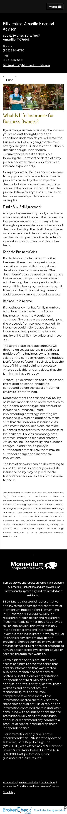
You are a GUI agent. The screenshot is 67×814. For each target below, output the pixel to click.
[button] (55, 7)
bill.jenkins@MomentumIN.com (26, 65)
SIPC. (39, 614)
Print (9, 80)
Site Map (9, 792)
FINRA (29, 614)
